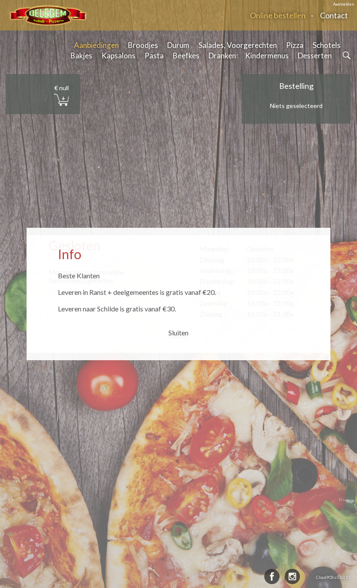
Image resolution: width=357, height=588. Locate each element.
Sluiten (178, 332)
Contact (334, 15)
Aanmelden (343, 4)
